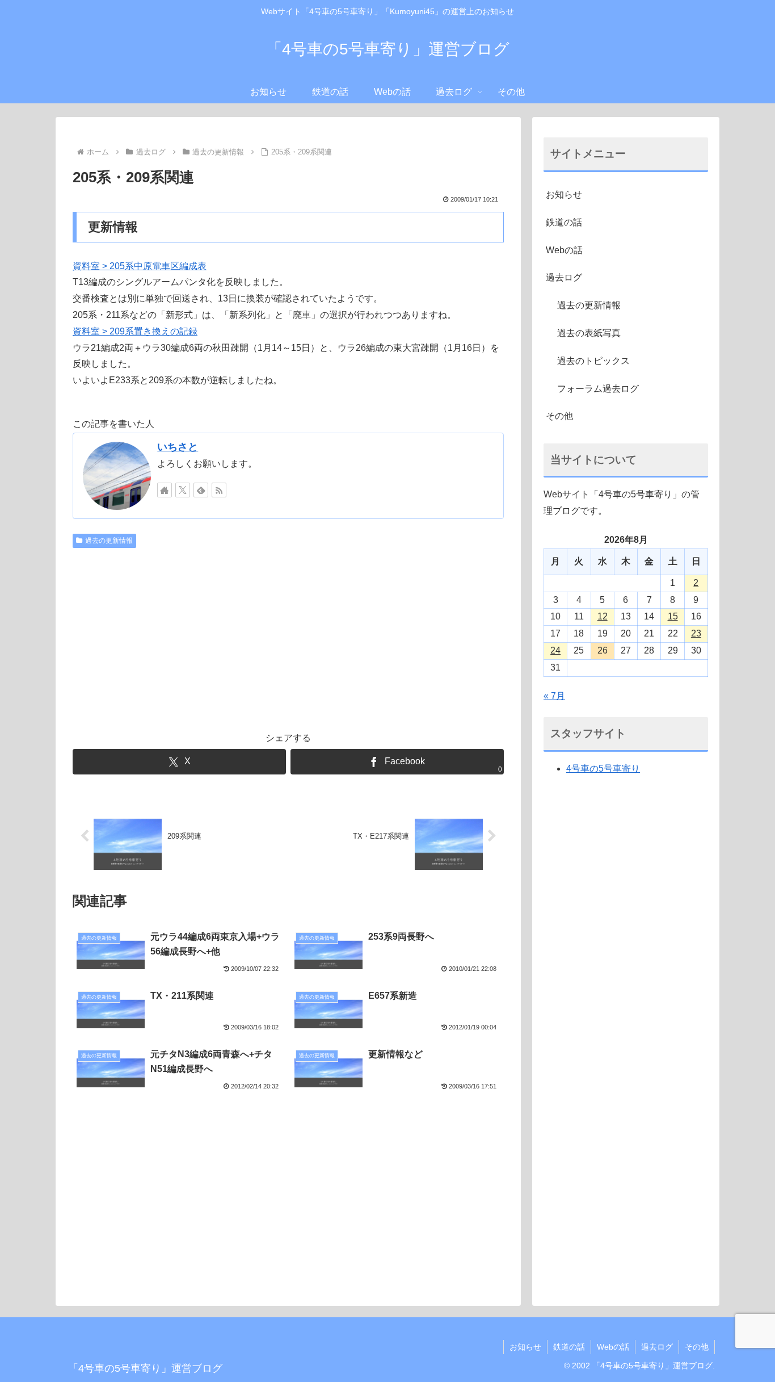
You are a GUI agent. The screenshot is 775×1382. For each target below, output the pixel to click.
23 (696, 633)
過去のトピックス (593, 361)
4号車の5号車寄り (603, 768)
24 (555, 650)
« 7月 (554, 696)
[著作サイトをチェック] (164, 490)
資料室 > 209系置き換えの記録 (135, 331)
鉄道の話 (564, 222)
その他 (559, 416)
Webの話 (564, 250)
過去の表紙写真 (589, 333)
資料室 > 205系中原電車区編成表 (140, 266)
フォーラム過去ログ (598, 388)
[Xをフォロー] (182, 490)
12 (602, 616)
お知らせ (564, 194)
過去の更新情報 (109, 541)
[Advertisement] (288, 637)
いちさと (177, 447)
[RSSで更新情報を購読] (219, 490)
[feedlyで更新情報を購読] (200, 490)
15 (673, 616)
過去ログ (564, 277)
